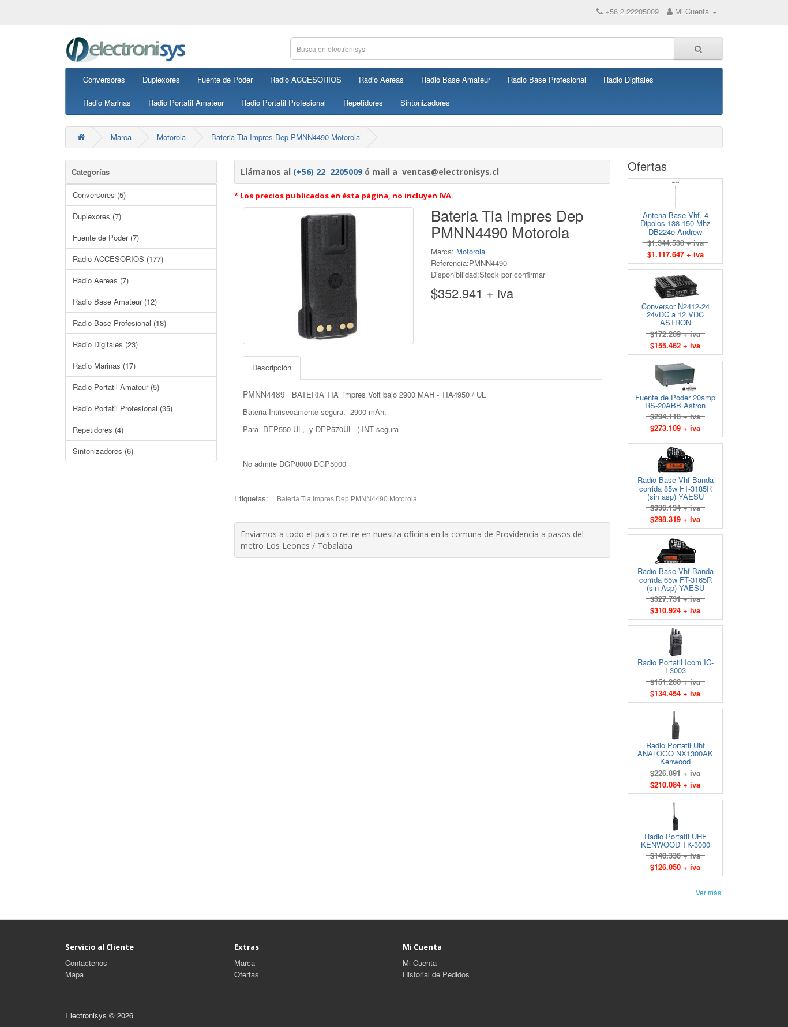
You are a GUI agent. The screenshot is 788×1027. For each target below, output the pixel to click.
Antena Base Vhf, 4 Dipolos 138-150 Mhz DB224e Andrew (675, 223)
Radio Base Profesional (547, 79)
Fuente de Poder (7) (106, 237)
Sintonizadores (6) (103, 450)
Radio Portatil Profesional (283, 102)
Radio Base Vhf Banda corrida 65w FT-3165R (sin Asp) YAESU (675, 579)
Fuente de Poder (225, 79)
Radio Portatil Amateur (186, 102)
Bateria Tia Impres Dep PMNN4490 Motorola (285, 137)
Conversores (104, 79)
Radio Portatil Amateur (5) (116, 386)
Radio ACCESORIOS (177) (118, 258)
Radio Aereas (381, 79)
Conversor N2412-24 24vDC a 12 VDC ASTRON (675, 314)
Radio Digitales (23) (105, 344)
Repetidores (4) (98, 429)
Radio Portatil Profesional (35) (122, 408)
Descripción (271, 367)
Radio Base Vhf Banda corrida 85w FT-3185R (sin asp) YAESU (675, 488)
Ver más (708, 892)
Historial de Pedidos (436, 974)
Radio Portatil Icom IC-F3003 (675, 666)
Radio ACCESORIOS (306, 79)
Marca (121, 137)
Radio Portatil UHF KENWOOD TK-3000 (675, 840)
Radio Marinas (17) (104, 365)
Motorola (171, 137)
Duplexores (161, 79)
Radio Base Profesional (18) (119, 322)
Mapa (74, 974)
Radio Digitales (628, 79)
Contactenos (86, 962)
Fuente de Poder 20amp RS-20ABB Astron (675, 401)
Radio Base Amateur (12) (115, 301)
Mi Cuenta (420, 962)
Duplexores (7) (97, 216)
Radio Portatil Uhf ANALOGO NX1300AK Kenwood (675, 753)
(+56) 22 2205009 (327, 171)
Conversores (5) (99, 194)
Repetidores (363, 102)
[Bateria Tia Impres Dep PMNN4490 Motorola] (328, 275)
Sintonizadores (425, 102)
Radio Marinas (107, 102)
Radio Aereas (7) (101, 280)
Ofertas (246, 974)
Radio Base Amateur (455, 79)
